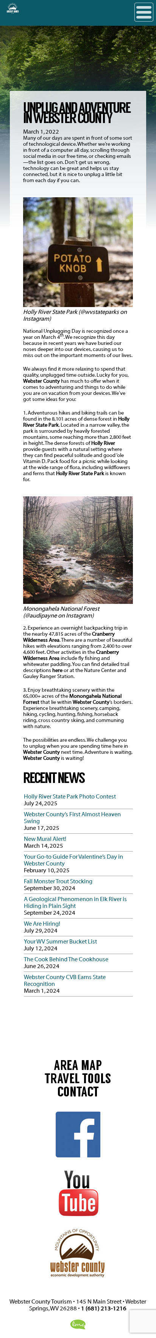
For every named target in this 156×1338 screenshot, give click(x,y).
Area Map (78, 1066)
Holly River (103, 443)
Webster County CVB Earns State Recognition (65, 980)
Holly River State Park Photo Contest (70, 796)
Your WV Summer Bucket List (60, 941)
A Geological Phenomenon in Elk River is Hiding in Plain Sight (75, 902)
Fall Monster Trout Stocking (58, 881)
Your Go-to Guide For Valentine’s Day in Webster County (73, 860)
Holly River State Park (80, 474)
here (57, 670)
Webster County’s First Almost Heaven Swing (72, 818)
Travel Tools (78, 1080)
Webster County (41, 381)
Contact (78, 1093)
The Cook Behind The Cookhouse (66, 959)
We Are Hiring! (42, 923)
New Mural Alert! (45, 839)
